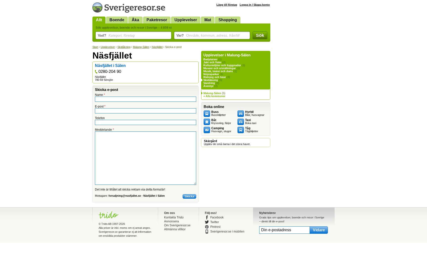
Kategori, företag (116, 35)
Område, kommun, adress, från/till (207, 35)
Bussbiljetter (218, 113)
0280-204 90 (109, 71)
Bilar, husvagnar (254, 113)
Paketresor (157, 20)
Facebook (217, 217)
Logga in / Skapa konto (255, 4)
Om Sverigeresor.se (177, 225)
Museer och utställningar (219, 68)
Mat (207, 20)
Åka (135, 20)
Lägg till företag (226, 4)
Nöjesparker (211, 74)
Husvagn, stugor (221, 130)
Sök (260, 35)
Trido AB (106, 223)
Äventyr (208, 86)
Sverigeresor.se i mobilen (227, 231)
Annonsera (171, 221)
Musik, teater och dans (218, 71)
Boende (116, 20)
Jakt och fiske (212, 62)
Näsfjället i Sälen (110, 66)
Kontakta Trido (174, 217)
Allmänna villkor (175, 229)
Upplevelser (185, 20)
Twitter (214, 222)
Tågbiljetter (251, 130)
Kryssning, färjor (221, 122)
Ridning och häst (214, 77)
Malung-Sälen (141, 46)
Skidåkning (123, 46)
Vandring (209, 83)
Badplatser (210, 59)
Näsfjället (157, 46)
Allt (99, 20)
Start (95, 46)
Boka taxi (250, 122)
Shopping (227, 20)
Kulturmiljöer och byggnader (222, 65)
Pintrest (215, 227)
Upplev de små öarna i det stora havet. (227, 143)
